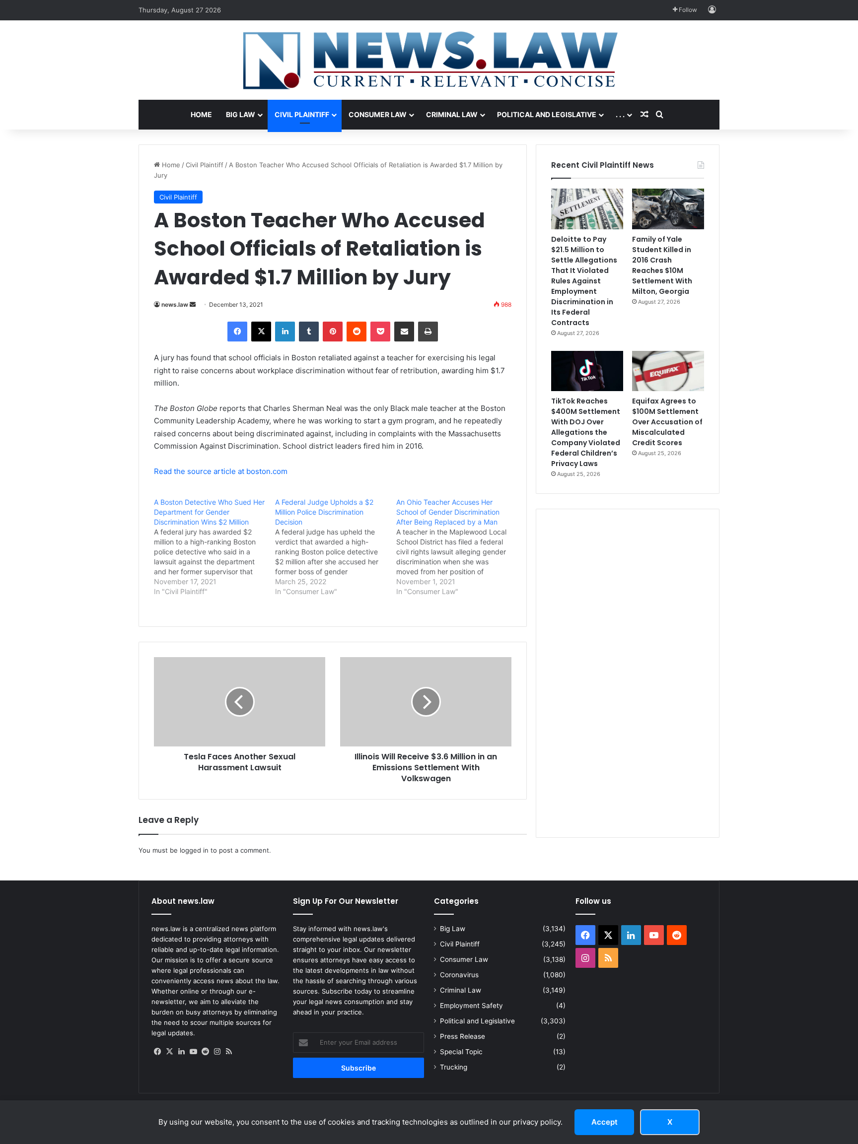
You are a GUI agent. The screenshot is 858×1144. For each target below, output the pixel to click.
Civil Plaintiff (302, 114)
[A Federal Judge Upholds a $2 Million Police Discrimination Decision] (335, 547)
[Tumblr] (309, 331)
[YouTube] (193, 1052)
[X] (261, 331)
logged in (194, 850)
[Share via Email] (404, 331)
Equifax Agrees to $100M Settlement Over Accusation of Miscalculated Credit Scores (667, 422)
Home (201, 114)
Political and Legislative (546, 114)
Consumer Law (378, 114)
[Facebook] (237, 331)
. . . (620, 114)
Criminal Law (452, 114)
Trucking (453, 1067)
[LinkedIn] (285, 331)
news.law (174, 304)
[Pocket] (380, 331)
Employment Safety (471, 1005)
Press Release (462, 1036)
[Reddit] (356, 331)
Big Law (240, 114)
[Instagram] (217, 1052)
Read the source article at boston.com (220, 471)
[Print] (428, 331)
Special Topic (461, 1052)
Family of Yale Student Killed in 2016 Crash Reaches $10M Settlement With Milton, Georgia (662, 265)
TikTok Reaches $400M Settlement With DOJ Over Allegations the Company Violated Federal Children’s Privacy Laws (585, 432)
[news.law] (429, 60)
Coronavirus (459, 975)
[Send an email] (193, 304)
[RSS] (229, 1052)
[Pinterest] (333, 331)
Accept (604, 1122)
